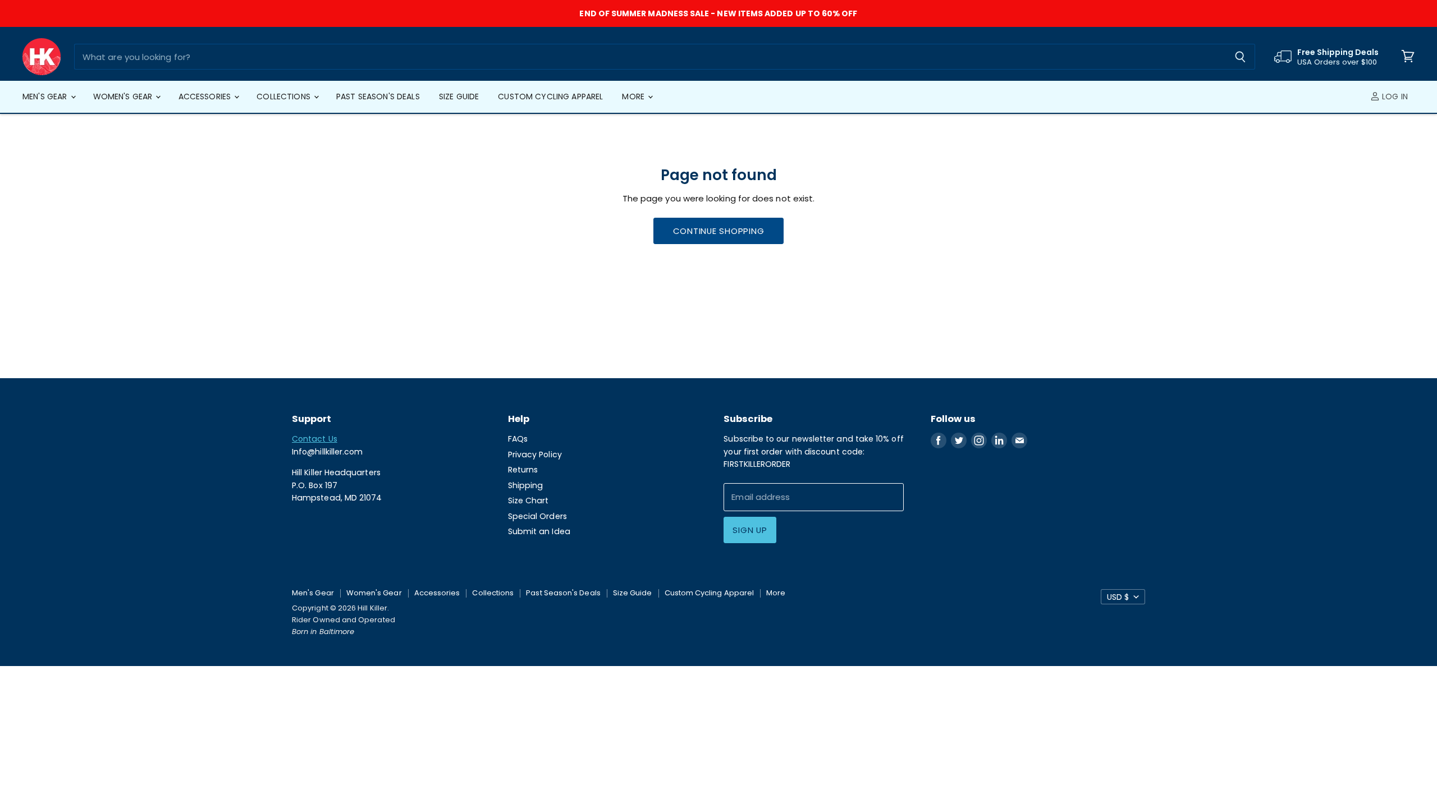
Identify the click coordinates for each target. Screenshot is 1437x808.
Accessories (206, 96)
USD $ (1118, 597)
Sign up (750, 530)
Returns (523, 469)
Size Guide (459, 96)
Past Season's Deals (378, 96)
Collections (285, 96)
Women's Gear (124, 96)
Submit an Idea (539, 531)
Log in (1394, 96)
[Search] (1240, 57)
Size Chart (528, 500)
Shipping (525, 485)
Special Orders (537, 516)
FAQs (518, 438)
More (634, 96)
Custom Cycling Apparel (550, 96)
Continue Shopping (719, 231)
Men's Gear (46, 96)
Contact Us (314, 438)
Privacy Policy (535, 454)
